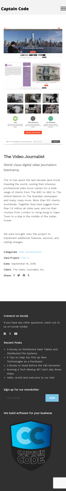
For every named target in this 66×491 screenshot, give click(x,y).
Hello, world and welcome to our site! (31, 377)
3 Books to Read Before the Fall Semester (33, 365)
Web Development (30, 251)
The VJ (25, 257)
